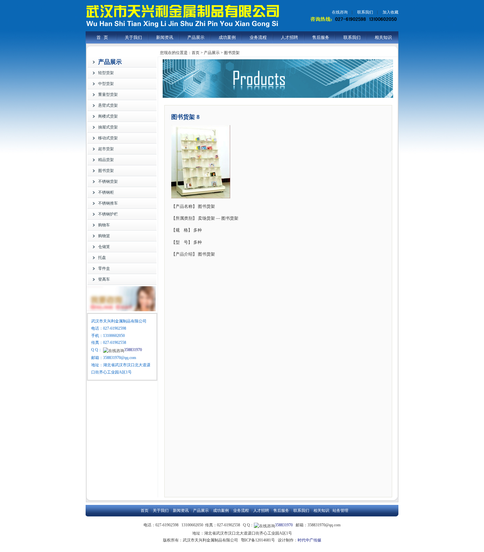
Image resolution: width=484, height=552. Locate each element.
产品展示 (195, 37)
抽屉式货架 (108, 127)
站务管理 (340, 510)
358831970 (133, 349)
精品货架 (106, 159)
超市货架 (106, 149)
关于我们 (133, 37)
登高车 (104, 279)
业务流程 (258, 37)
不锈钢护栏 (108, 214)
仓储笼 (104, 246)
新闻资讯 (164, 37)
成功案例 (227, 37)
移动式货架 (108, 138)
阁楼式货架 (108, 116)
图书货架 (106, 170)
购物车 (104, 225)
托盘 (102, 257)
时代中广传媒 (309, 540)
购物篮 (104, 236)
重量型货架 (108, 94)
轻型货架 (106, 72)
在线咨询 (340, 12)
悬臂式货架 (108, 105)
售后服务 (320, 37)
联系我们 (365, 12)
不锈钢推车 (108, 203)
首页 (144, 510)
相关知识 (383, 37)
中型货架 (106, 83)
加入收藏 (390, 12)
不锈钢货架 (108, 181)
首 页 (102, 37)
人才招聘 (289, 37)
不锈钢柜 (106, 192)
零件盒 (104, 268)
